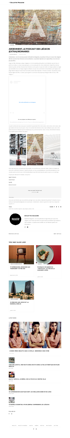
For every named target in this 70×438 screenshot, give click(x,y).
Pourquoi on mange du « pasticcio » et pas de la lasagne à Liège (46, 268)
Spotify (10, 182)
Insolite (14, 425)
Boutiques (49, 425)
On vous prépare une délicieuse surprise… (27, 119)
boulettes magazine (18, 208)
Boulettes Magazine (13, 54)
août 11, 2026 (11, 368)
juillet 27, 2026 (11, 393)
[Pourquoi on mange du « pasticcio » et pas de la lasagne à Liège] (48, 254)
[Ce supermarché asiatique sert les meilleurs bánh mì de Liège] (35, 387)
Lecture (56, 425)
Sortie (31, 425)
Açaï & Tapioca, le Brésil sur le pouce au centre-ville (27, 379)
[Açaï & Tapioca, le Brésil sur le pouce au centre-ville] (35, 375)
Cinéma (36, 425)
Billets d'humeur (14, 299)
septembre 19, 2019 (22, 54)
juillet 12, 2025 (13, 310)
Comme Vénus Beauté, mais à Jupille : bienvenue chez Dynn (29, 351)
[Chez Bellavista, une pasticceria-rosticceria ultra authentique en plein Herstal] (35, 360)
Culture (12, 44)
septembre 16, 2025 (14, 275)
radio (33, 208)
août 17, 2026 (11, 353)
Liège (23, 208)
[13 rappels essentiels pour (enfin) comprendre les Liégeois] (35, 400)
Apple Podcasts (12, 177)
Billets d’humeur (22, 425)
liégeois (26, 208)
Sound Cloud (11, 179)
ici (41, 170)
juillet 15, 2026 (11, 406)
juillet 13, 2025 (40, 276)
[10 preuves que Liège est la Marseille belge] (21, 290)
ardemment (11, 208)
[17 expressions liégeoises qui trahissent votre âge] (21, 254)
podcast (30, 208)
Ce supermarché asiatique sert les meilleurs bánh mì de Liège (30, 392)
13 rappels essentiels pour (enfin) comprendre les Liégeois (29, 404)
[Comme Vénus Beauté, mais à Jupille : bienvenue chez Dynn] (35, 335)
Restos (42, 425)
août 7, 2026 (11, 380)
